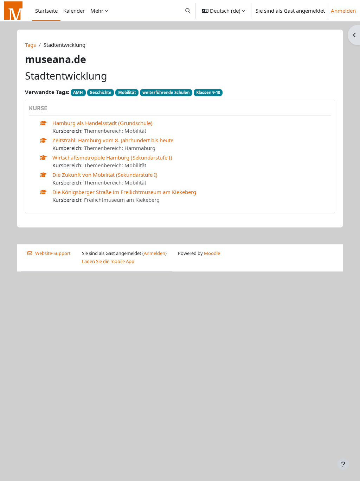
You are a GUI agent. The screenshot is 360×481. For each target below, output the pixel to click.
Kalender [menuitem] (74, 10)
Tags (30, 44)
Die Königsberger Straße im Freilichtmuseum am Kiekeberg (124, 191)
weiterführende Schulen (165, 92)
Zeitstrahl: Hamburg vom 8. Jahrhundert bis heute (112, 140)
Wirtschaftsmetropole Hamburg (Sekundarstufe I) (112, 157)
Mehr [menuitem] (96, 10)
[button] (188, 10)
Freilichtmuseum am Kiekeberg (122, 199)
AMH (78, 92)
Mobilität (127, 92)
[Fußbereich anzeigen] (343, 464)
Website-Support (53, 253)
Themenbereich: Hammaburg (119, 147)
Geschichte (100, 92)
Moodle (212, 253)
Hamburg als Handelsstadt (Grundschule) (102, 122)
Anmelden (343, 10)
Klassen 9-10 (208, 92)
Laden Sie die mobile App (108, 261)
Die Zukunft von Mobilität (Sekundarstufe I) (105, 174)
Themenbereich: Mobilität (115, 130)
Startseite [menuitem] (46, 10)
